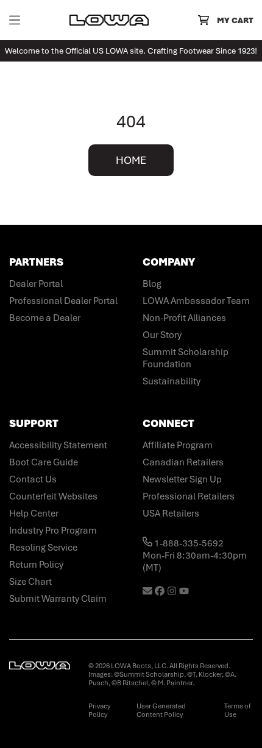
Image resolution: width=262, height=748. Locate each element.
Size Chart (30, 582)
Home (131, 160)
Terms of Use (237, 710)
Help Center (33, 513)
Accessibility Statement (58, 445)
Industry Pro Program (53, 530)
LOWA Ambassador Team (196, 301)
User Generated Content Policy (161, 710)
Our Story (162, 335)
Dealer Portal (36, 284)
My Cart (235, 20)
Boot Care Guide (43, 462)
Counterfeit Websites (53, 496)
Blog (152, 284)
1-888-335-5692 (188, 543)
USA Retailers (171, 513)
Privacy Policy (99, 710)
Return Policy (36, 565)
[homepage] (109, 20)
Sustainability (171, 381)
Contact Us (33, 479)
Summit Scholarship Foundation (185, 358)
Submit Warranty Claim (58, 599)
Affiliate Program (178, 445)
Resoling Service (43, 548)
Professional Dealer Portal (63, 301)
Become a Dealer (44, 318)
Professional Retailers (189, 496)
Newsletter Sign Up (182, 479)
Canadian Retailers (183, 462)
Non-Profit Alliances (184, 318)
